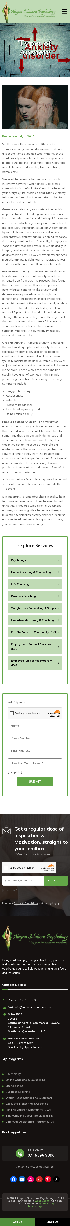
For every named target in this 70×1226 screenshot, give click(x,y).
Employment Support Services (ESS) (31, 646)
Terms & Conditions (26, 903)
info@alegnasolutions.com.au (33, 1007)
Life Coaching (20, 584)
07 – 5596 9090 (27, 1000)
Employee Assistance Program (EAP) (31, 663)
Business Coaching (23, 596)
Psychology (18, 560)
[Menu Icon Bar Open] (64, 10)
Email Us (52, 1222)
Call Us (17, 1222)
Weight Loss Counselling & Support (34, 608)
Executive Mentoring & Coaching (32, 620)
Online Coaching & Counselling (31, 572)
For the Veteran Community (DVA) (34, 632)
